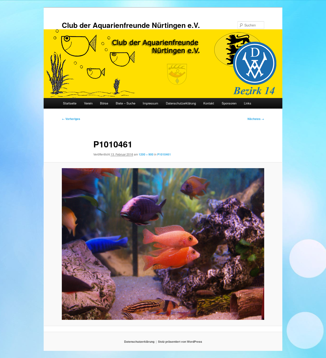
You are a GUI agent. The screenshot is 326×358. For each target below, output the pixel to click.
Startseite (69, 103)
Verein (88, 103)
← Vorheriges (71, 119)
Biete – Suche (125, 103)
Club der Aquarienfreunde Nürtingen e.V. (131, 25)
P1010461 (164, 154)
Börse (104, 103)
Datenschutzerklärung (181, 103)
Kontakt (208, 103)
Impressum (150, 103)
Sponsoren (229, 103)
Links (247, 103)
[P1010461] (163, 244)
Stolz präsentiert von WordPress (180, 341)
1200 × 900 (146, 154)
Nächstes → (255, 119)
